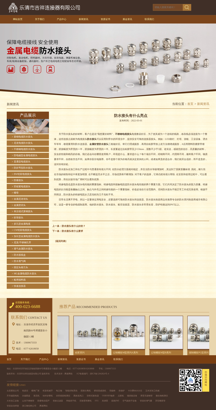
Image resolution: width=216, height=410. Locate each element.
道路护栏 (115, 401)
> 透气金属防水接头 (22, 248)
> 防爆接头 (17, 180)
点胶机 (121, 396)
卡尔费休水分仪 (135, 390)
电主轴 (59, 390)
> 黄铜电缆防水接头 (22, 136)
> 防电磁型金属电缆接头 (24, 155)
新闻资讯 (83, 19)
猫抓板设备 (132, 396)
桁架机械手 (48, 390)
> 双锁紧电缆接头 (21, 186)
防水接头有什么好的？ (73, 226)
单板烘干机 (71, 401)
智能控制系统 (71, 390)
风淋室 (105, 401)
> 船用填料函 (19, 280)
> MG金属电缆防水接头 (24, 273)
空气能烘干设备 (130, 401)
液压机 (36, 396)
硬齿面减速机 (100, 390)
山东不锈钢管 (28, 401)
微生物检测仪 (162, 396)
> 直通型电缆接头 (21, 161)
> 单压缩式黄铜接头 (22, 211)
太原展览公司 (13, 390)
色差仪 (25, 390)
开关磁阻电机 (13, 396)
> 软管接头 (17, 217)
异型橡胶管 (160, 401)
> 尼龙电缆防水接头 (22, 143)
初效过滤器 (58, 401)
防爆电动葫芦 (43, 401)
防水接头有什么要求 (72, 231)
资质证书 (105, 19)
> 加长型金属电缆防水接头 (26, 236)
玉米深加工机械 (152, 390)
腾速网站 (43, 406)
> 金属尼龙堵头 (20, 199)
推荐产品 (87, 306)
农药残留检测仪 (63, 396)
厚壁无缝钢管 (146, 396)
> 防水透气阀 (19, 261)
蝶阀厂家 (35, 390)
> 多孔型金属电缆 (21, 224)
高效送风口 (78, 396)
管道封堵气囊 (146, 401)
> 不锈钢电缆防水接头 (23, 149)
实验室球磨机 (85, 401)
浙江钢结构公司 (29, 406)
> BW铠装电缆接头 (22, 174)
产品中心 (61, 19)
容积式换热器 (93, 396)
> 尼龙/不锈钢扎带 (21, 242)
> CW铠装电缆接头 (22, 230)
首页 (190, 104)
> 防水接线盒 (19, 255)
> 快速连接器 (19, 286)
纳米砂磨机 (48, 396)
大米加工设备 (13, 401)
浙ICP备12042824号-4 (99, 374)
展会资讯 (127, 19)
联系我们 (149, 19)
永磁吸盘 (26, 396)
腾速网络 (68, 374)
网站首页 (17, 19)
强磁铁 (112, 390)
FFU (97, 401)
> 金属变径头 (19, 205)
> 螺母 (15, 192)
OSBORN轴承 (108, 396)
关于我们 (39, 19)
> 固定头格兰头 (20, 267)
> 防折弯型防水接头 (22, 168)
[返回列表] (60, 241)
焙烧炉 (122, 390)
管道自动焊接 (13, 406)
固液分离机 (86, 390)
